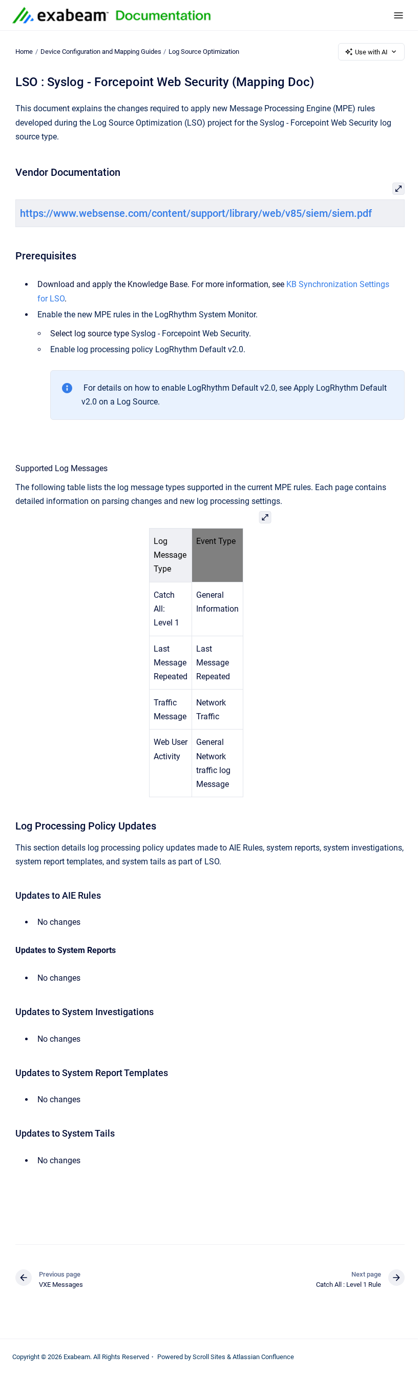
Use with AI (371, 52)
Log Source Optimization (204, 51)
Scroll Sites (209, 1357)
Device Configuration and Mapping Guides (100, 51)
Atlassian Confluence (263, 1357)
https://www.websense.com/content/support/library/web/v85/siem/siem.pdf (196, 213)
